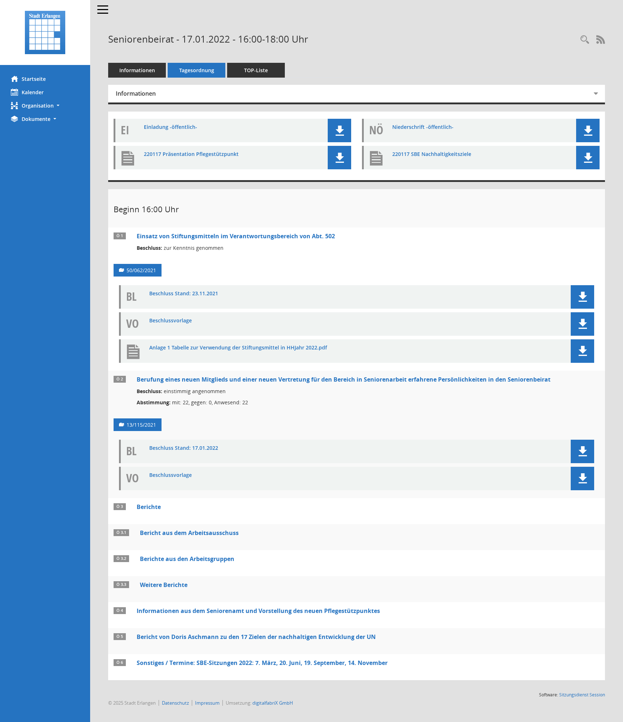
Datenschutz (175, 703)
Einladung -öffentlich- (170, 127)
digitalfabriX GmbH (272, 703)
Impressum (207, 703)
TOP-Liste (256, 70)
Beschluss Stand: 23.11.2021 (183, 294)
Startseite (34, 78)
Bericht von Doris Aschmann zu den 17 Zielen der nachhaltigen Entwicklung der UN (256, 637)
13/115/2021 (141, 424)
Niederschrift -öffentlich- (423, 127)
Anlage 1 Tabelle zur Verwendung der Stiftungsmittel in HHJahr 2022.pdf (238, 348)
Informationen (137, 70)
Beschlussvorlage (170, 321)
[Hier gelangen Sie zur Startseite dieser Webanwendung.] (45, 32)
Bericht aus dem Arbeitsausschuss (189, 533)
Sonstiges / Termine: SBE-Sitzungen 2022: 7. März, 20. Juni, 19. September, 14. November (262, 663)
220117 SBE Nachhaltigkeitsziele (431, 154)
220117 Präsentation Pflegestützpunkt (191, 154)
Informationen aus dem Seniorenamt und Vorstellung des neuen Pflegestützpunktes (258, 611)
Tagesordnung (196, 70)
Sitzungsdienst (582, 695)
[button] (45, 105)
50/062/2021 (141, 270)
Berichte (149, 507)
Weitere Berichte (163, 585)
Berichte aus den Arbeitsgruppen (187, 559)
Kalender (33, 92)
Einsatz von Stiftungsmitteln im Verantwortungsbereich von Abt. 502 (236, 236)
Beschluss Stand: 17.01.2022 (183, 448)
